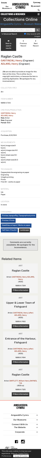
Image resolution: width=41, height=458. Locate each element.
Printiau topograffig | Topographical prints (18, 215)
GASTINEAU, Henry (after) (23, 313)
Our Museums (6, 7)
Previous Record (23, 44)
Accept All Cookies (21, 456)
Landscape (24, 230)
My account (35, 6)
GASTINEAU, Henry (11, 60)
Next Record (35, 44)
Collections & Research (13, 14)
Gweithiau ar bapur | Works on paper (16, 225)
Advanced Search (10, 34)
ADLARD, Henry (9, 63)
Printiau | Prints (8, 220)
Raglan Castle (20, 270)
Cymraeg (36, 2)
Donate (4, 3)
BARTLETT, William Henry (19, 381)
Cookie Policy (23, 453)
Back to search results (8, 45)
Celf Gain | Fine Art (9, 230)
